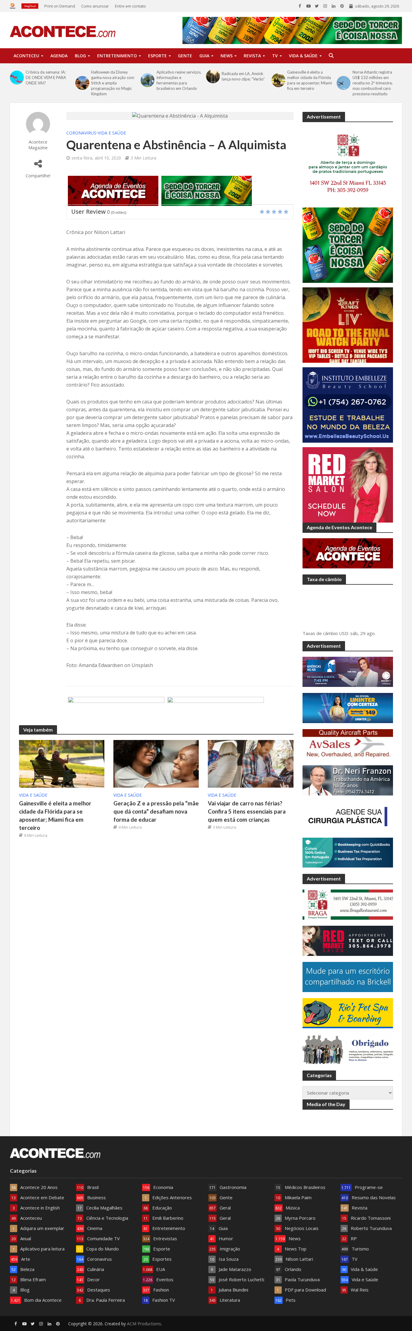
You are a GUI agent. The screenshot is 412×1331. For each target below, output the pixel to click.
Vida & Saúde (303, 55)
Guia (204, 55)
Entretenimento (117, 55)
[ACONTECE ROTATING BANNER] (206, 190)
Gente (185, 55)
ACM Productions (144, 1323)
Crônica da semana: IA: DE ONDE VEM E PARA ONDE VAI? (46, 77)
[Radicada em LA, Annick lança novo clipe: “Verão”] (212, 76)
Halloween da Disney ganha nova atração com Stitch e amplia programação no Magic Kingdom (112, 83)
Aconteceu (26, 55)
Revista (252, 55)
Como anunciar (95, 6)
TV (275, 55)
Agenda (59, 55)
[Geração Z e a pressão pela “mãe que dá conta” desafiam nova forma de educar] (156, 763)
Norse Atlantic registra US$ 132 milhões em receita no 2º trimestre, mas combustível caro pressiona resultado (373, 83)
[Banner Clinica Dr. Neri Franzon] (215, 711)
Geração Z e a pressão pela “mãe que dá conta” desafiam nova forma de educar (156, 811)
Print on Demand (59, 6)
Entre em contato (130, 6)
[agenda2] (113, 190)
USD (343, 633)
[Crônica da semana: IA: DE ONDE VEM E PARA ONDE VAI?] (16, 77)
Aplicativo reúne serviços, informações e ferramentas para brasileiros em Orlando (179, 80)
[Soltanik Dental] (116, 711)
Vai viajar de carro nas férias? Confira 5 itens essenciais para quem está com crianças (247, 811)
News (226, 55)
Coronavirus (81, 133)
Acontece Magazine (38, 144)
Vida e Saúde (112, 133)
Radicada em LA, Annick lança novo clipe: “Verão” (243, 76)
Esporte (157, 55)
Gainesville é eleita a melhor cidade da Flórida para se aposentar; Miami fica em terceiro (309, 80)
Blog (80, 55)
